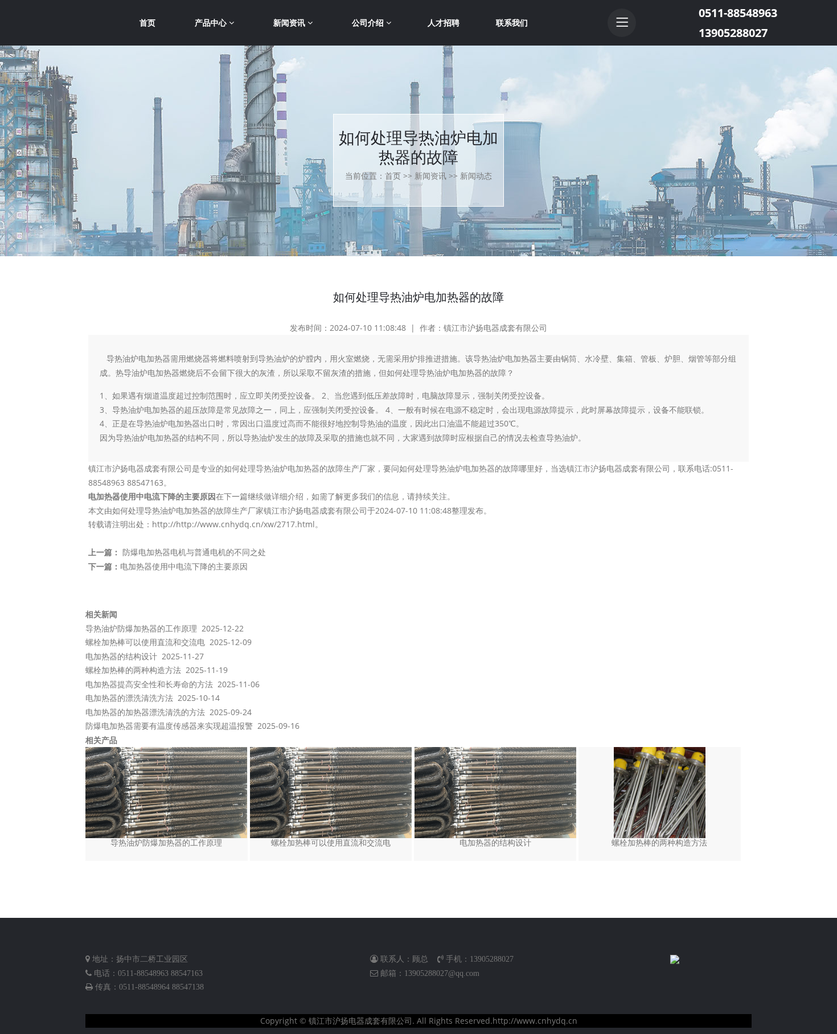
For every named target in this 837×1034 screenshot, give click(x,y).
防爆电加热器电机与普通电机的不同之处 (194, 552)
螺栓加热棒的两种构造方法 (133, 669)
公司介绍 (369, 22)
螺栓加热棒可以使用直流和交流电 (145, 642)
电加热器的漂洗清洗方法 (129, 697)
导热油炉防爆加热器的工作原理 (141, 628)
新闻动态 (476, 175)
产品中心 (212, 22)
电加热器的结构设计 (121, 656)
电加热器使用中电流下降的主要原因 (152, 496)
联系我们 (512, 22)
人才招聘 (443, 22)
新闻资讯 (290, 22)
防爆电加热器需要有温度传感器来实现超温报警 (169, 725)
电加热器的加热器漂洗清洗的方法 (145, 712)
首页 (147, 22)
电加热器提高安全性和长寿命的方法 (149, 684)
